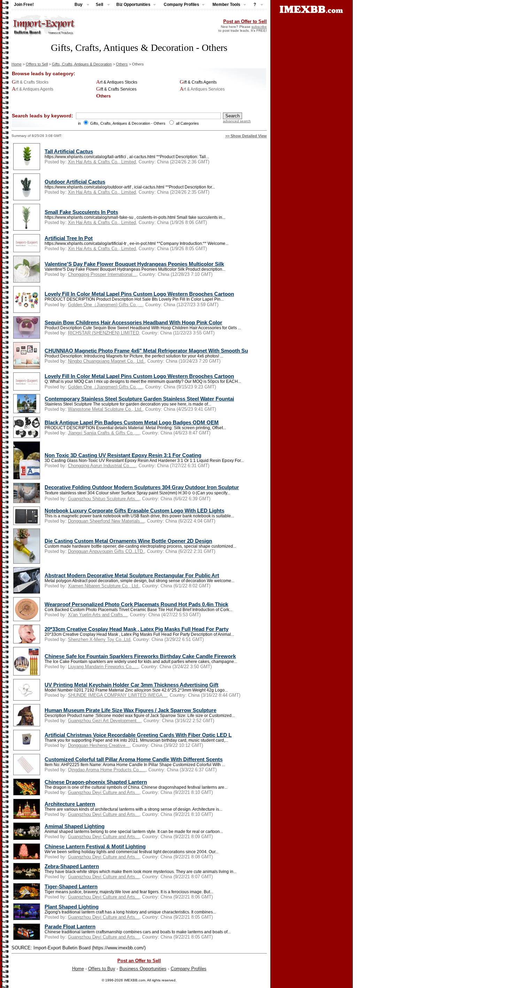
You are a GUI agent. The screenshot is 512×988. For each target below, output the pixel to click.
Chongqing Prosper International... (102, 274)
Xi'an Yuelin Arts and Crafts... (97, 614)
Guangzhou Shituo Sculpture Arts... (103, 498)
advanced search (237, 121)
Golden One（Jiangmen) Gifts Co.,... (105, 304)
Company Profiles (189, 968)
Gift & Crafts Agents (198, 82)
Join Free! (24, 4)
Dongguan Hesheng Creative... (99, 745)
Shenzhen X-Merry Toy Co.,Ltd (99, 639)
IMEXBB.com (134, 980)
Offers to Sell (37, 64)
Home (16, 64)
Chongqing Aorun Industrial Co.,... (102, 465)
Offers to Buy (101, 968)
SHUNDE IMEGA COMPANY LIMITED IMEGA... (117, 695)
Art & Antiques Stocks (116, 82)
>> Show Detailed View (246, 136)
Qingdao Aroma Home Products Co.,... (107, 769)
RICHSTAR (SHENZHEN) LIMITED (103, 332)
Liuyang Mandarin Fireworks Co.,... (103, 666)
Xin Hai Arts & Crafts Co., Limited (102, 161)
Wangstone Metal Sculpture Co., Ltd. (105, 409)
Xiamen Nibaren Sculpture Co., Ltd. (103, 585)
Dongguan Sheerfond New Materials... (106, 521)
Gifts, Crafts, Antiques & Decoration (82, 64)
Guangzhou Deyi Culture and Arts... (103, 792)
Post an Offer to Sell (245, 21)
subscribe (259, 27)
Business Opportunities (142, 968)
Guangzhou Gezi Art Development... (104, 720)
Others (122, 64)
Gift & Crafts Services (116, 89)
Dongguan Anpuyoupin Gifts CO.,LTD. (106, 551)
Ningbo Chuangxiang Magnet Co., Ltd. (106, 361)
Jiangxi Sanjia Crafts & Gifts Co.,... (103, 432)
